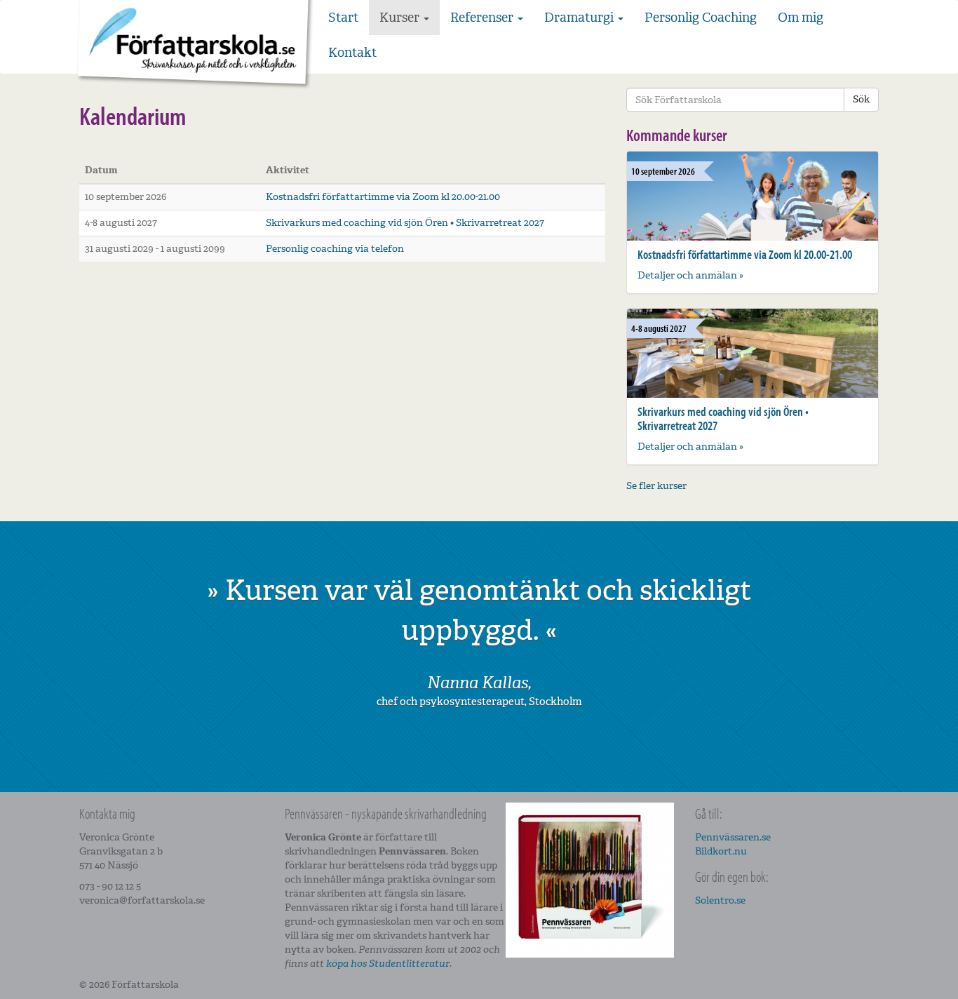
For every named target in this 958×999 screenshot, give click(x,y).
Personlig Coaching (701, 17)
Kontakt (352, 52)
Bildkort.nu (721, 851)
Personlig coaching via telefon (335, 248)
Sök (861, 99)
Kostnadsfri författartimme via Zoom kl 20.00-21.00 (383, 196)
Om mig (800, 17)
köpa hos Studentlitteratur (388, 963)
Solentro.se (720, 900)
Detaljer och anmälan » (690, 275)
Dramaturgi (580, 17)
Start (343, 17)
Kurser (400, 17)
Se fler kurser (656, 485)
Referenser (483, 17)
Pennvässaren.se (733, 837)
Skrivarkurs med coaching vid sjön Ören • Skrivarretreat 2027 (405, 222)
